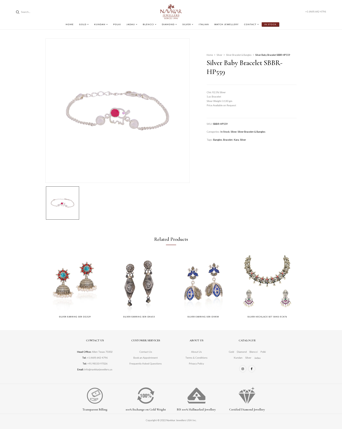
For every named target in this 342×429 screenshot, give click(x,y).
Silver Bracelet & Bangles (239, 54)
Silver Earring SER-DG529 (75, 316)
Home (210, 54)
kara (236, 139)
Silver (219, 54)
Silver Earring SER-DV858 (203, 316)
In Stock (225, 131)
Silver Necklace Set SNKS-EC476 (267, 316)
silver (243, 139)
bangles (217, 139)
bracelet (228, 139)
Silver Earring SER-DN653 (139, 316)
